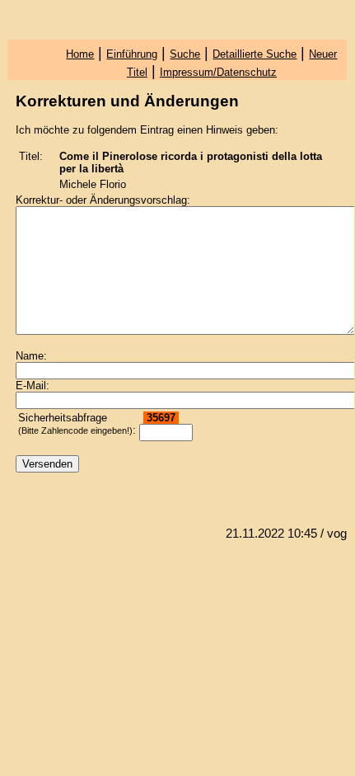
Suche (185, 54)
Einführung (131, 54)
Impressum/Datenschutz (218, 72)
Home (80, 54)
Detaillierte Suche (255, 54)
